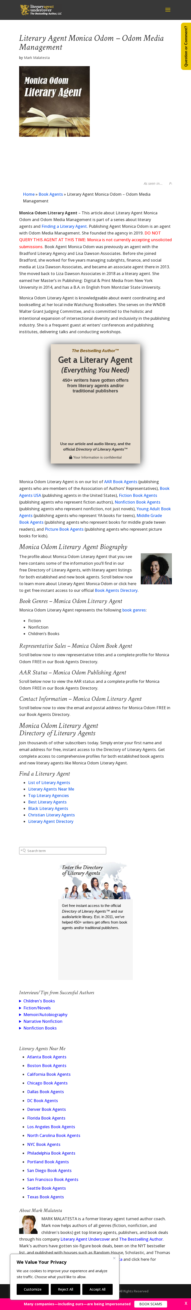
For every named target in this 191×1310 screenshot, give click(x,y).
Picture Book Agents (64, 529)
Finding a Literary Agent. (65, 226)
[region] (64, 1277)
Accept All (97, 1289)
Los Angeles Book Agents (51, 1126)
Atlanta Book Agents (46, 1057)
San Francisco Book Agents (52, 1179)
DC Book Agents (42, 1100)
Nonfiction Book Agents (137, 502)
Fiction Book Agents (138, 495)
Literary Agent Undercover (85, 1239)
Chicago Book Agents (47, 1083)
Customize (33, 1289)
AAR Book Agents (120, 481)
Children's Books (39, 1001)
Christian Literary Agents (51, 815)
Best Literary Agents (47, 802)
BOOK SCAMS (150, 1304)
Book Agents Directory (116, 590)
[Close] (114, 1258)
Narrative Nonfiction (42, 1021)
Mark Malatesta (37, 57)
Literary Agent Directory (50, 821)
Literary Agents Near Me (51, 789)
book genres (134, 610)
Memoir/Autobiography (45, 1014)
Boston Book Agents (46, 1065)
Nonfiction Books (40, 1028)
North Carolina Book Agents (53, 1135)
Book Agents (51, 194)
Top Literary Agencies (48, 795)
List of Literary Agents (49, 782)
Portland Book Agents (48, 1162)
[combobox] (62, 850)
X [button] (186, 1303)
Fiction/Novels (37, 1008)
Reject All (65, 1289)
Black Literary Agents (48, 808)
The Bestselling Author (141, 1239)
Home (29, 194)
